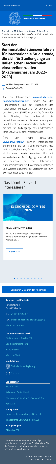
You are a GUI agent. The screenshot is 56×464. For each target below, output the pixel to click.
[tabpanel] (28, 235)
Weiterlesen (16, 251)
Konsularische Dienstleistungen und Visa (25, 398)
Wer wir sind (12, 386)
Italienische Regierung (12, 5)
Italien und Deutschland (17, 392)
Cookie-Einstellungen (38, 456)
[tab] (14, 278)
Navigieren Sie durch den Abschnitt (28, 289)
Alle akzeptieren (41, 459)
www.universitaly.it (13, 142)
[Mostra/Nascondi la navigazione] (5, 18)
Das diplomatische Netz (17, 343)
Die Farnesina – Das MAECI (19, 338)
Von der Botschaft (37, 31)
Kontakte (10, 403)
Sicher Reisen (12, 349)
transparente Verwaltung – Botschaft (24, 414)
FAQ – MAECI (12, 430)
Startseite (6, 31)
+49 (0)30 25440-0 (18, 314)
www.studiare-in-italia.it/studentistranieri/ (28, 99)
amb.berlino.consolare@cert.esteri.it (28, 319)
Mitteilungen (20, 31)
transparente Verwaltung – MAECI (22, 419)
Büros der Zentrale (15, 325)
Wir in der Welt (13, 355)
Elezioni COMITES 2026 (19, 228)
